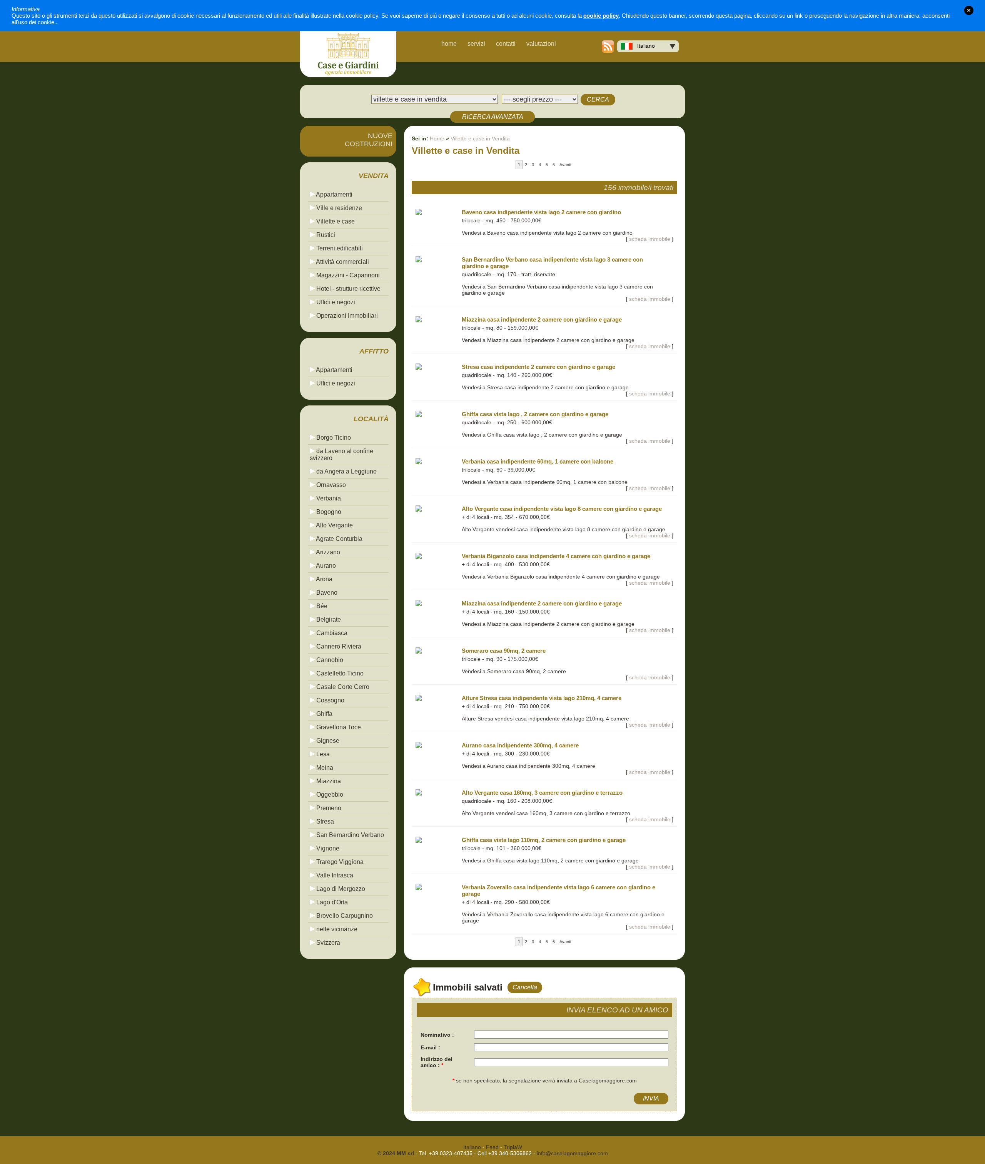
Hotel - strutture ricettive (348, 288)
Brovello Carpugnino (344, 915)
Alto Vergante (334, 525)
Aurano (325, 565)
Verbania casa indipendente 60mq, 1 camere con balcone (537, 461)
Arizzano (327, 552)
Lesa (322, 754)
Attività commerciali (342, 261)
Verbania (328, 498)
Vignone (327, 848)
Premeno (328, 808)
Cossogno (329, 700)
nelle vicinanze (336, 929)
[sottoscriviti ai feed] (608, 51)
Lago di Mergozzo (340, 889)
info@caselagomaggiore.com (572, 1153)
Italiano (644, 46)
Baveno (326, 592)
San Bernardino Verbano (349, 835)
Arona (323, 579)
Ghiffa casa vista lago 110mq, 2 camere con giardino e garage (544, 840)
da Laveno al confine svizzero (341, 454)
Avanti (565, 164)
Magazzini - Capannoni (347, 275)
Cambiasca (331, 633)
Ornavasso (330, 485)
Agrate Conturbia (338, 538)
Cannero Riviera (338, 646)
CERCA (598, 99)
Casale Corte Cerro (342, 687)
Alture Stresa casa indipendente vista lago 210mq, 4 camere (541, 698)
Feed (492, 1147)
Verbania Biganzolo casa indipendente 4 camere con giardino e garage (556, 556)
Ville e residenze (338, 208)
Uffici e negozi (335, 302)
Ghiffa (323, 713)
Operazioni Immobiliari (346, 315)
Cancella (525, 987)
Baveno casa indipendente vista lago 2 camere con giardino (541, 212)
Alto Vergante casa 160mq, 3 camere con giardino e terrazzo (542, 792)
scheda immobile (649, 239)
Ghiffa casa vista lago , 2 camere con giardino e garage (535, 414)
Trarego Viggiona (339, 862)
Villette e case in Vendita (480, 138)
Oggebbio (329, 794)
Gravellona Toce (338, 727)
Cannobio (329, 660)
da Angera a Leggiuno (346, 471)
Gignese (327, 740)
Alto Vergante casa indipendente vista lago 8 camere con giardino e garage (562, 508)
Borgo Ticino (333, 437)
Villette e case (335, 221)
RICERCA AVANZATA (492, 116)
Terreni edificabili (339, 248)
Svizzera (327, 942)
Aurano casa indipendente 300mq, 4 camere (520, 745)
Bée (321, 606)
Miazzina (328, 781)
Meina (324, 767)
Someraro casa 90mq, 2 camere (504, 650)
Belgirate (328, 619)
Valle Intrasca (334, 875)
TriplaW (513, 1147)
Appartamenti (333, 194)
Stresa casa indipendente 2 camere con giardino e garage (538, 367)
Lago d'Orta (331, 902)
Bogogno (328, 512)
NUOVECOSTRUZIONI (368, 140)
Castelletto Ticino (339, 673)
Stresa (324, 821)
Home (437, 138)
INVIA (651, 1098)
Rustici (325, 235)
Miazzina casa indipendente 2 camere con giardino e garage (542, 319)
